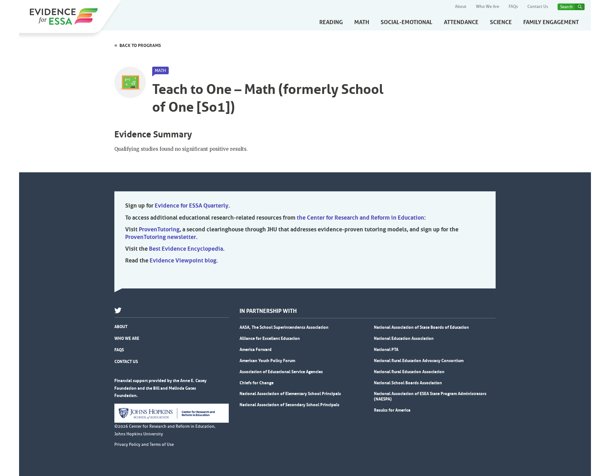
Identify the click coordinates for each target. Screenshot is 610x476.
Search (566, 7)
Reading (331, 22)
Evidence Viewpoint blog (183, 260)
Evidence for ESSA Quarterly (191, 205)
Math (361, 22)
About (460, 6)
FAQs (513, 6)
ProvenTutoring (159, 229)
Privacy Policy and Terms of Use (144, 444)
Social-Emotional (406, 22)
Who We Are (487, 6)
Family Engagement (551, 22)
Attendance (461, 22)
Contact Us (537, 6)
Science (501, 22)
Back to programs (140, 45)
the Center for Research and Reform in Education (360, 217)
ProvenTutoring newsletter (160, 237)
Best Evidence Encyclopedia (186, 248)
